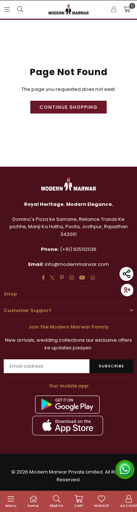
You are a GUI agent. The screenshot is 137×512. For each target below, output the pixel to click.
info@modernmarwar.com (77, 264)
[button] (126, 9)
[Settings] (113, 9)
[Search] (20, 9)
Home (33, 506)
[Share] (126, 274)
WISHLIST (101, 506)
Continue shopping (68, 107)
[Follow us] (127, 290)
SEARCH (56, 506)
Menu (10, 506)
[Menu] (7, 9)
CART (78, 506)
